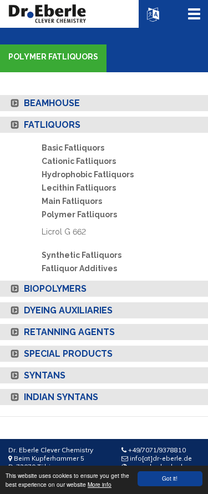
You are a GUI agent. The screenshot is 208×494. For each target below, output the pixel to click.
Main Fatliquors (72, 201)
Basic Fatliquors (73, 147)
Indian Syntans (60, 397)
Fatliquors (51, 124)
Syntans (43, 375)
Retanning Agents (68, 332)
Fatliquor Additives (79, 268)
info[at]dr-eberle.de (161, 458)
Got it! (169, 478)
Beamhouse (51, 103)
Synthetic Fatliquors (81, 255)
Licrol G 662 (64, 231)
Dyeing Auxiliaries (67, 310)
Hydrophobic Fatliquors (88, 174)
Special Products (67, 353)
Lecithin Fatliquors (79, 187)
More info (99, 484)
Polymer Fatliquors (79, 214)
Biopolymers (54, 288)
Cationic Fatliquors (79, 161)
